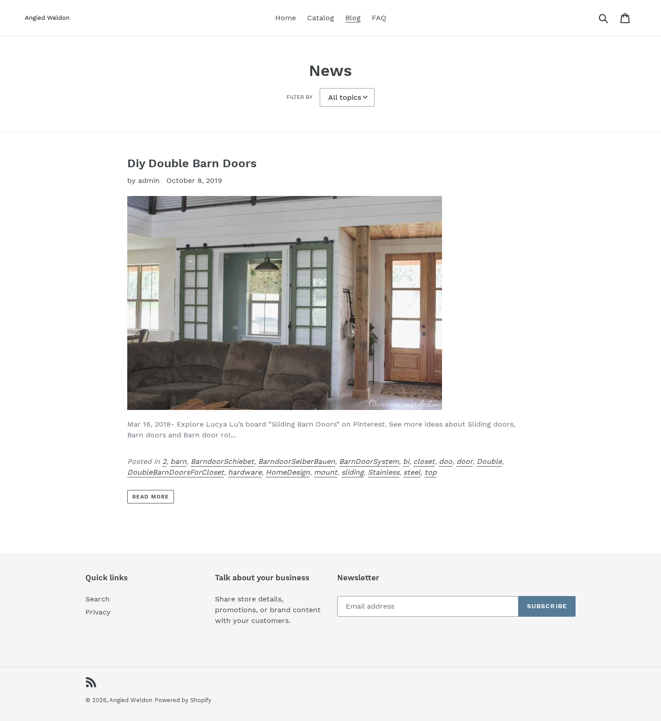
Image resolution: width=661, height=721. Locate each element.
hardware (245, 472)
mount (325, 472)
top (430, 472)
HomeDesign (288, 472)
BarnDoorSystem (369, 461)
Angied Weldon (130, 700)
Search (97, 599)
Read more (150, 497)
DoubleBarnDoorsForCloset (175, 472)
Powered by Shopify (183, 700)
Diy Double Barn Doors (192, 163)
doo (445, 461)
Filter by (299, 97)
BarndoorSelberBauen (296, 461)
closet (424, 461)
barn (178, 461)
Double (489, 461)
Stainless (383, 472)
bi (406, 461)
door (464, 461)
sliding (352, 472)
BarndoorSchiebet (222, 461)
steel (411, 472)
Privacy (98, 612)
